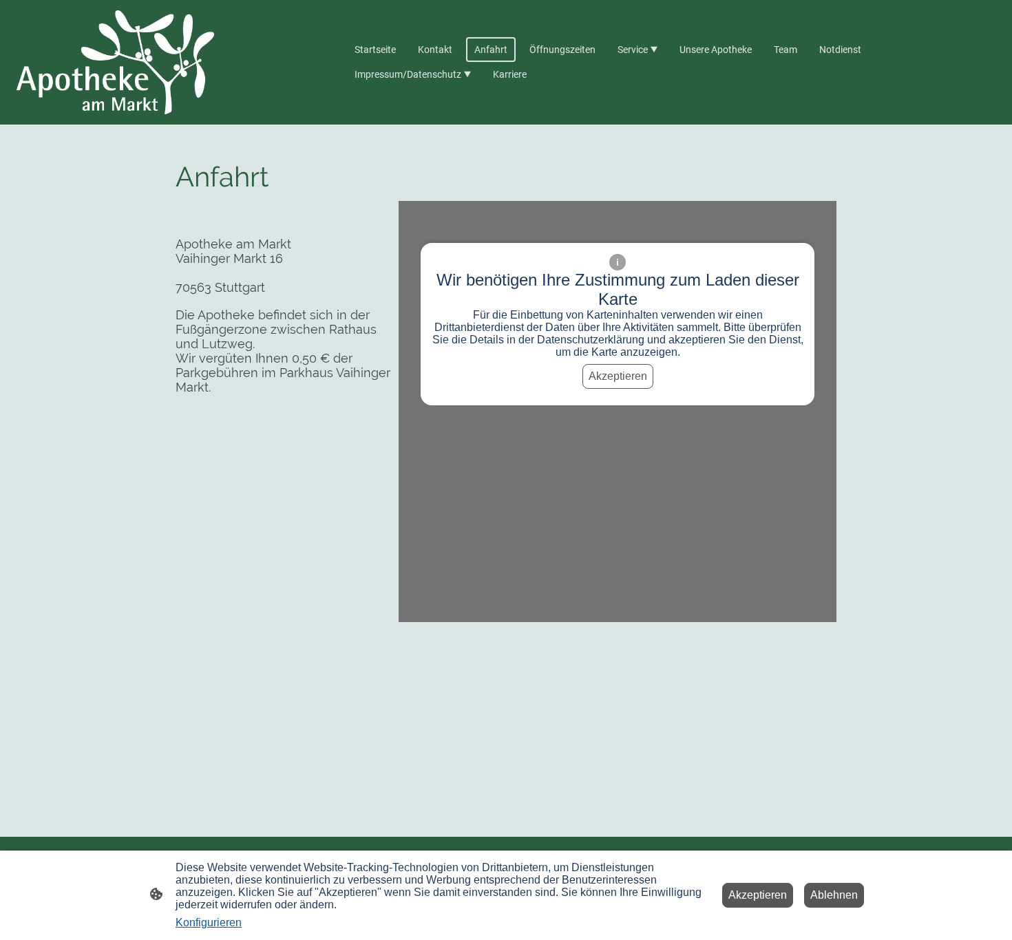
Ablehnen (834, 895)
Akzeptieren (618, 376)
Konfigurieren (209, 922)
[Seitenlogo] (115, 62)
